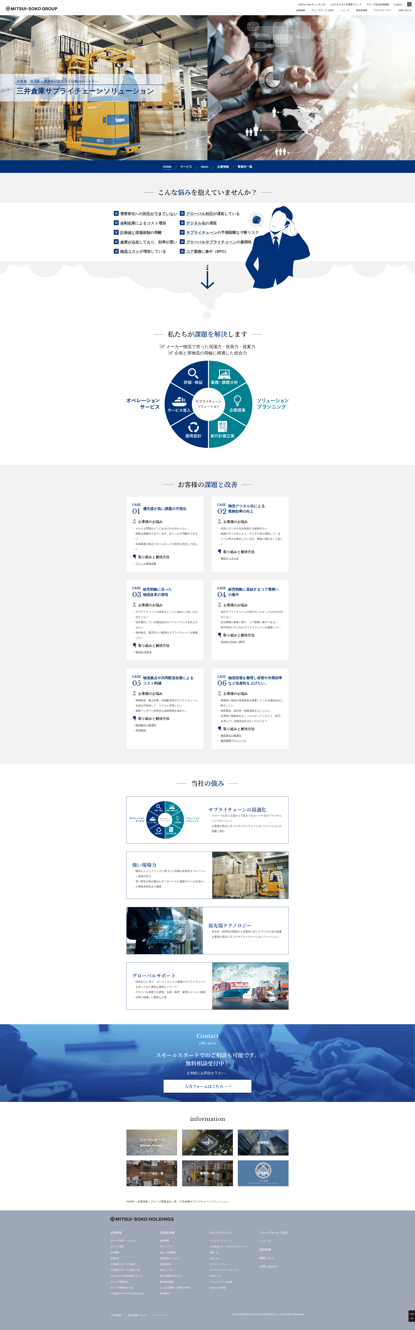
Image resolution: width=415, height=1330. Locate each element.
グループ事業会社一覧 (164, 1201)
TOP (411, 1314)
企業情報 (223, 166)
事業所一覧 (245, 166)
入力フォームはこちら (204, 1086)
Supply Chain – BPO (233, 641)
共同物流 (141, 730)
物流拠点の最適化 (146, 725)
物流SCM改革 (144, 652)
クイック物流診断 (146, 563)
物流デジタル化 (230, 558)
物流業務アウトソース (234, 740)
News (204, 166)
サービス (186, 166)
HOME (167, 166)
